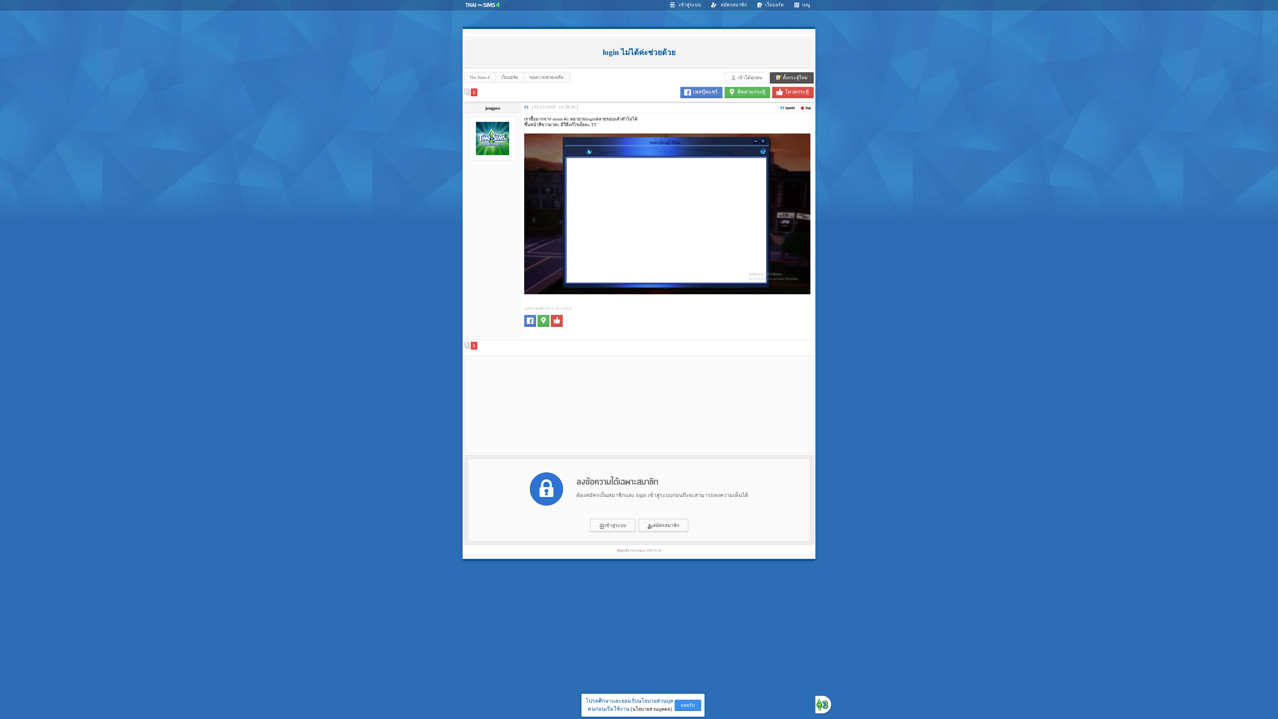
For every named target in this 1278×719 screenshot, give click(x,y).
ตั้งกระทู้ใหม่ (794, 77)
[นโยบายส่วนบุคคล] (651, 709)
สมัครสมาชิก (733, 4)
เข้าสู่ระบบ (689, 4)
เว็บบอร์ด (774, 4)
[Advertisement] (523, 404)
